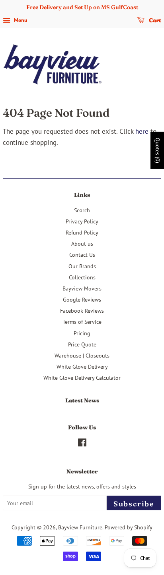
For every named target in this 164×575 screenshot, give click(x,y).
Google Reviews (82, 299)
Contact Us (82, 254)
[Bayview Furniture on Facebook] (82, 444)
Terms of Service (82, 321)
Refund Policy (82, 232)
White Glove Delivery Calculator (82, 377)
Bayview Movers (82, 288)
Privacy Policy (82, 221)
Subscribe (133, 503)
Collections (82, 277)
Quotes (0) (157, 150)
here (141, 131)
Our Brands (82, 266)
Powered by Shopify (128, 527)
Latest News (82, 400)
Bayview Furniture (80, 527)
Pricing (82, 333)
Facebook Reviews (82, 310)
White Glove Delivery (82, 366)
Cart (154, 20)
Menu (19, 20)
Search (82, 210)
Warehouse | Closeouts (82, 355)
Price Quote (82, 344)
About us (82, 243)
